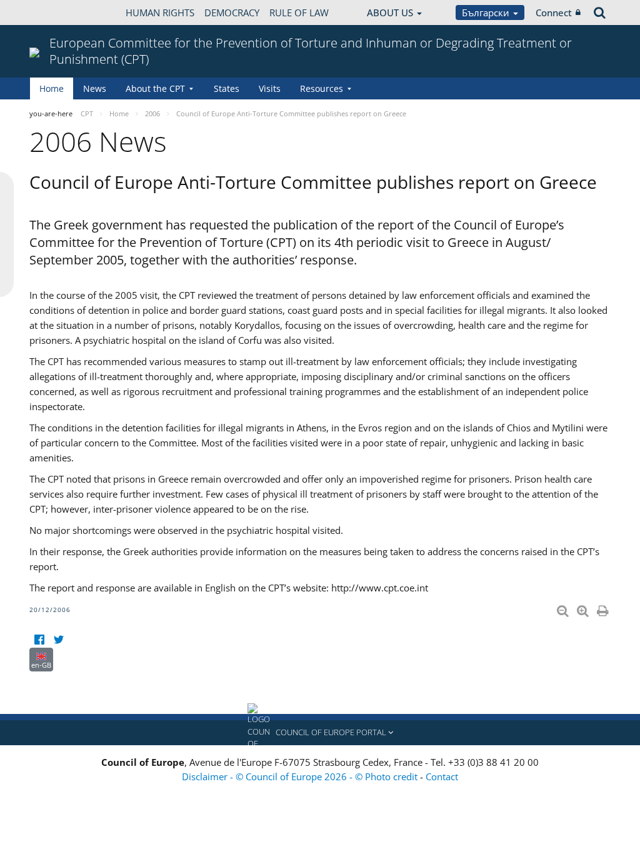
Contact (442, 776)
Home (51, 88)
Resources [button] (321, 88)
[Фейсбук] (39, 640)
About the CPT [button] (155, 88)
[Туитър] (58, 640)
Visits (270, 88)
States (226, 88)
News (94, 88)
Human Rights (160, 12)
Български (487, 12)
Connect (554, 12)
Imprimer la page (604, 608)
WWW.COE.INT (60, 12)
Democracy (231, 12)
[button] (320, 732)
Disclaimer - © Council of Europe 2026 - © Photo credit (301, 776)
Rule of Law (299, 12)
